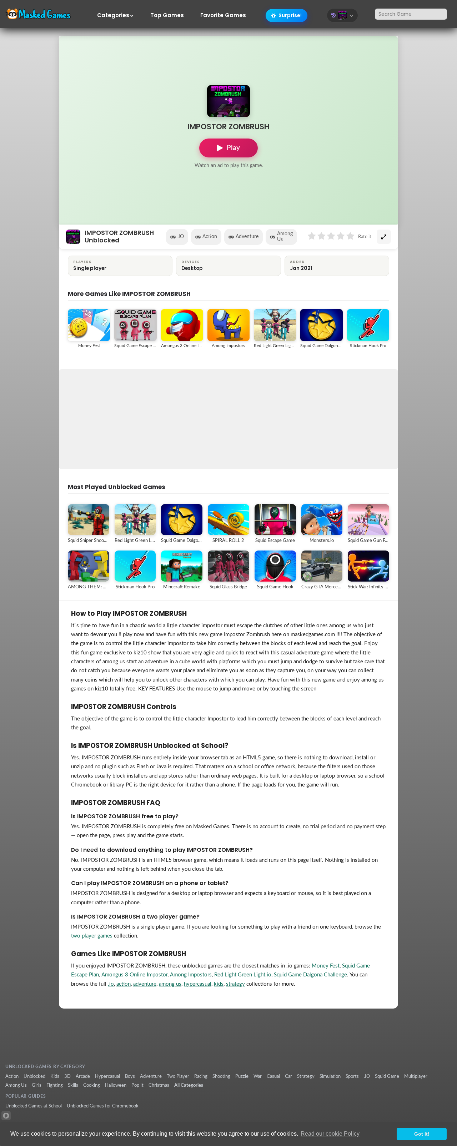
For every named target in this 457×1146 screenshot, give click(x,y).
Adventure (247, 236)
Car (288, 1076)
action (123, 984)
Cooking (91, 1085)
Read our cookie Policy (330, 1134)
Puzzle (241, 1076)
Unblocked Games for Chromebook (103, 1106)
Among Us (285, 236)
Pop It (137, 1085)
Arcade (83, 1076)
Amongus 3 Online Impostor (134, 974)
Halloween (115, 1085)
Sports (352, 1076)
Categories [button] (113, 15)
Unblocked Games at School (33, 1106)
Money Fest (326, 966)
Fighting (54, 1085)
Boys (130, 1076)
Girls (36, 1085)
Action (209, 236)
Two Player (178, 1076)
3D (67, 1076)
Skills (73, 1085)
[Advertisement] (228, 419)
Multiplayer (415, 1076)
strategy (235, 984)
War (257, 1076)
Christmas (159, 1085)
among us (170, 984)
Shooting (221, 1076)
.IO (180, 236)
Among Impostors (191, 974)
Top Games (167, 15)
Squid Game (387, 1076)
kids (219, 984)
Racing (200, 1076)
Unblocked (34, 1076)
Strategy (306, 1076)
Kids (54, 1076)
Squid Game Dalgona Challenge (310, 974)
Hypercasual (107, 1076)
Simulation (330, 1076)
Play (233, 148)
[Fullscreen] (384, 237)
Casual (273, 1076)
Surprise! (289, 15)
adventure (144, 984)
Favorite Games (223, 15)
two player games (91, 936)
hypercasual (197, 984)
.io (111, 984)
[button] (342, 15)
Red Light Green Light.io (242, 974)
